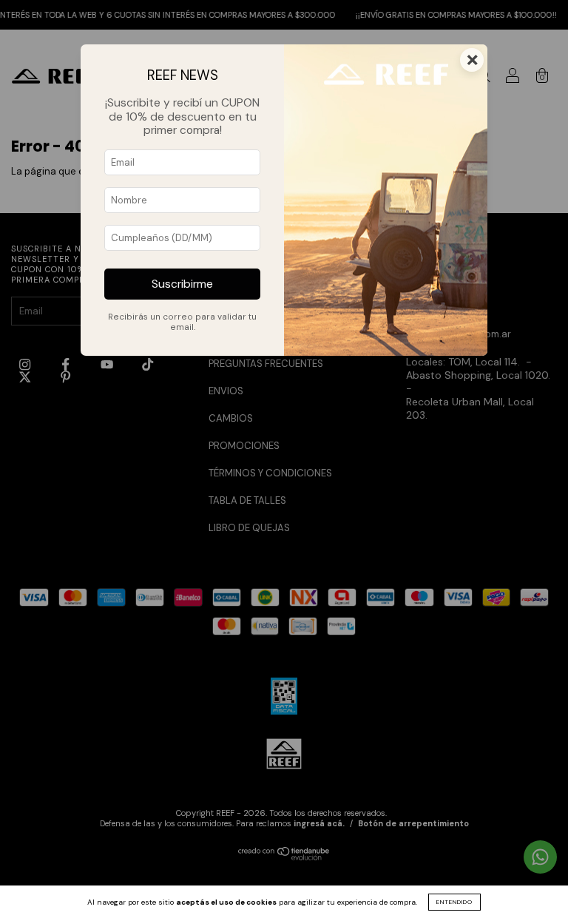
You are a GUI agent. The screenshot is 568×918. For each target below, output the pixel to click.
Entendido (454, 901)
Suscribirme (182, 284)
